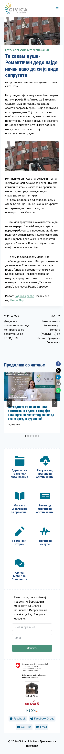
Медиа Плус (17, 300)
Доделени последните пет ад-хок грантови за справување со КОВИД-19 (16, 327)
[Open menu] (57, 8)
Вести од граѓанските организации (27, 50)
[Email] (58, 383)
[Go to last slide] (9, 403)
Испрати (32, 648)
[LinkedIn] (58, 377)
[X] (58, 370)
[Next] (54, 403)
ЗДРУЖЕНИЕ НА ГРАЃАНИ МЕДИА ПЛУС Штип (33, 82)
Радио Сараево (24, 296)
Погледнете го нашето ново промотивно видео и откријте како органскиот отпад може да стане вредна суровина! (31, 413)
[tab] (25, 436)
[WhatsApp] (58, 390)
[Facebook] (58, 363)
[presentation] (32, 386)
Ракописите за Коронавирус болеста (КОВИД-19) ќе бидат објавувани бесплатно (48, 329)
